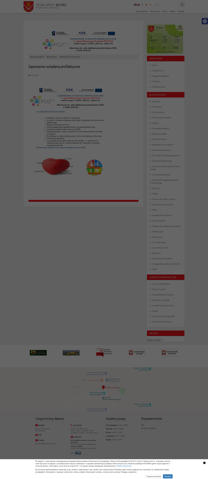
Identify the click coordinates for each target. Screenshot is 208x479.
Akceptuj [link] (168, 476)
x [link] (204, 463)
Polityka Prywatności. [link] (124, 466)
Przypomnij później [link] (153, 476)
